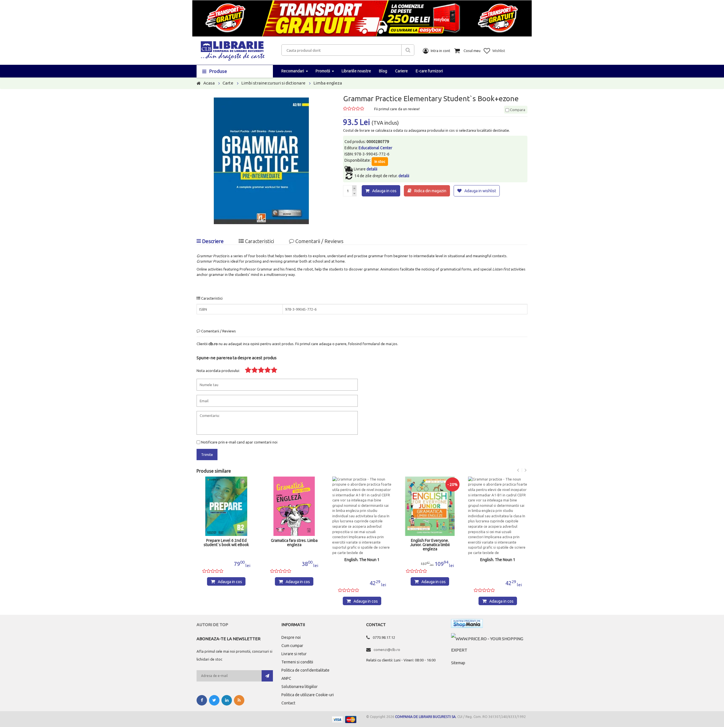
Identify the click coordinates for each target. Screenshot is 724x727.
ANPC (286, 678)
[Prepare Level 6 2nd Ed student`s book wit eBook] (226, 506)
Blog (383, 71)
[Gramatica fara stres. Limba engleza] (294, 506)
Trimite (207, 454)
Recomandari (292, 71)
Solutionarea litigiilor (299, 686)
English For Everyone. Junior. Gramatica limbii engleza (430, 544)
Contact (288, 703)
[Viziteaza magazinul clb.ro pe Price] (489, 638)
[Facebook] (202, 700)
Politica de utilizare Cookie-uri (307, 695)
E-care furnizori (429, 71)
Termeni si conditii (297, 662)
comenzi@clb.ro (387, 650)
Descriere (212, 241)
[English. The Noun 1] (362, 516)
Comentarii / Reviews (318, 241)
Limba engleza (327, 83)
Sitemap (458, 663)
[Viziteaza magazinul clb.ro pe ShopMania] (467, 624)
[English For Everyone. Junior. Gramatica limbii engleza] (430, 506)
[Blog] (239, 700)
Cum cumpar (292, 645)
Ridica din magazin (430, 191)
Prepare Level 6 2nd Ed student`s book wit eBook (226, 542)
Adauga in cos (384, 191)
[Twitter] (214, 700)
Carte (228, 83)
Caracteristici (259, 241)
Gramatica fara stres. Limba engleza (294, 542)
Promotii (323, 71)
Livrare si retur (294, 654)
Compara (517, 110)
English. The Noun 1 (362, 560)
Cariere (401, 71)
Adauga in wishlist (480, 191)
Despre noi (291, 637)
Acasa (209, 83)
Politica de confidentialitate (305, 670)
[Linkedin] (226, 700)
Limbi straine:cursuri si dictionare (273, 83)
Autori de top (212, 624)
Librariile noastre (356, 71)
